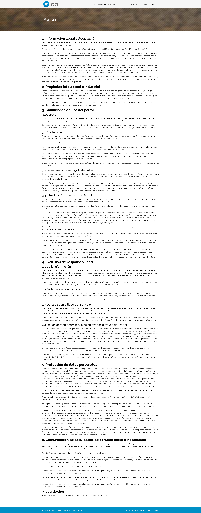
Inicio (93, 4)
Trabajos (143, 4)
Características (104, 4)
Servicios (133, 4)
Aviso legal (126, 510)
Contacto (153, 4)
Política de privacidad (138, 510)
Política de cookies (152, 510)
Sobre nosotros (119, 4)
